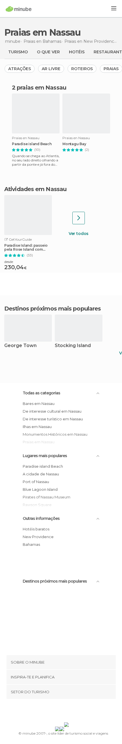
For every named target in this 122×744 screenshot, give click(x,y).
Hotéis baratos (36, 529)
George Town (20, 345)
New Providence (38, 536)
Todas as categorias (41, 393)
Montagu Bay (74, 144)
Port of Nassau (36, 481)
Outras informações (41, 518)
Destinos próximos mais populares (52, 308)
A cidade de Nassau (41, 474)
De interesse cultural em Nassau (52, 411)
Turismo (18, 51)
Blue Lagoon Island (40, 489)
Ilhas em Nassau (37, 426)
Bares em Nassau (38, 403)
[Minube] (18, 9)
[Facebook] (52, 711)
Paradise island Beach (32, 144)
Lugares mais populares (45, 455)
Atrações (19, 68)
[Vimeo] (67, 711)
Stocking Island (73, 345)
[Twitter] (59, 711)
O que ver (48, 51)
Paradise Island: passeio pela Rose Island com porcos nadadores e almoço (26, 248)
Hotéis (77, 51)
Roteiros (82, 68)
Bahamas (31, 544)
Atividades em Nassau (35, 189)
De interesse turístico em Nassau (53, 419)
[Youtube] (74, 711)
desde (8, 262)
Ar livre (51, 68)
